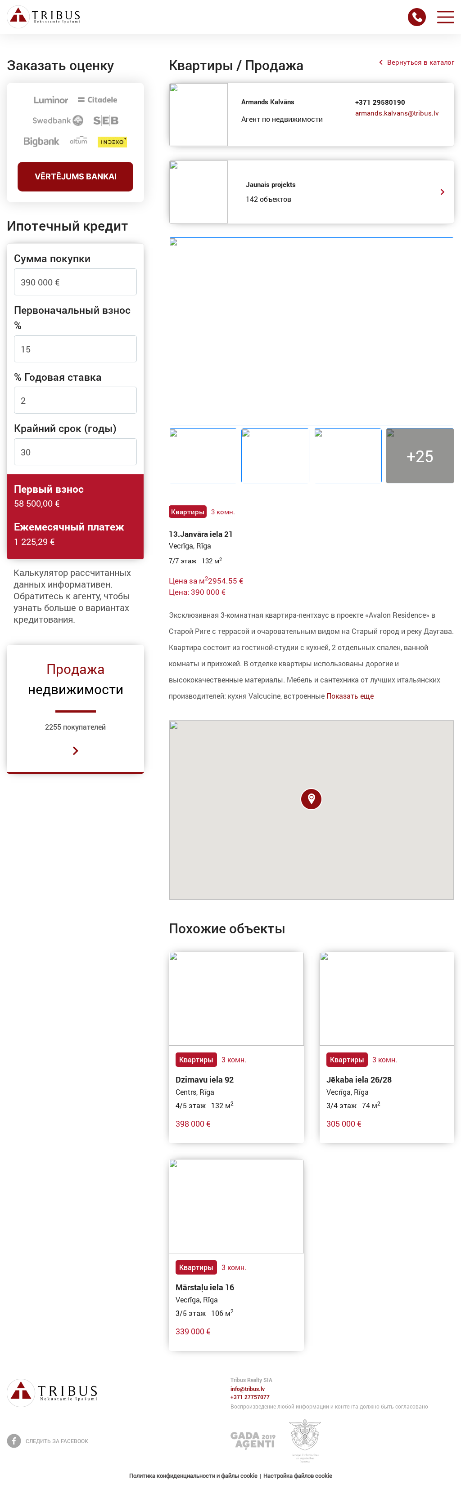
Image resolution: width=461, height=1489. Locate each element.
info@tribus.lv (247, 1389)
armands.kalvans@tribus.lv (397, 112)
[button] (311, 799)
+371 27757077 (250, 1397)
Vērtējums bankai (76, 176)
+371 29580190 (380, 102)
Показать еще (350, 695)
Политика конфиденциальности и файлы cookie (193, 1475)
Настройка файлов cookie (297, 1475)
